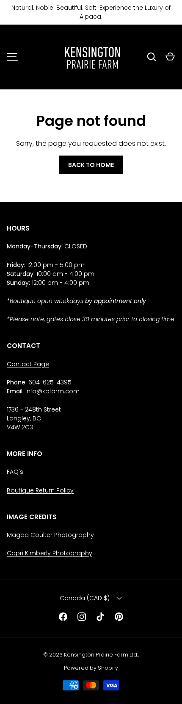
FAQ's (15, 471)
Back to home (91, 165)
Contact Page (28, 364)
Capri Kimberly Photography (49, 553)
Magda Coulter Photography (50, 535)
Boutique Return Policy (40, 490)
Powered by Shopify (91, 667)
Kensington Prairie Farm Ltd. (101, 654)
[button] (170, 56)
